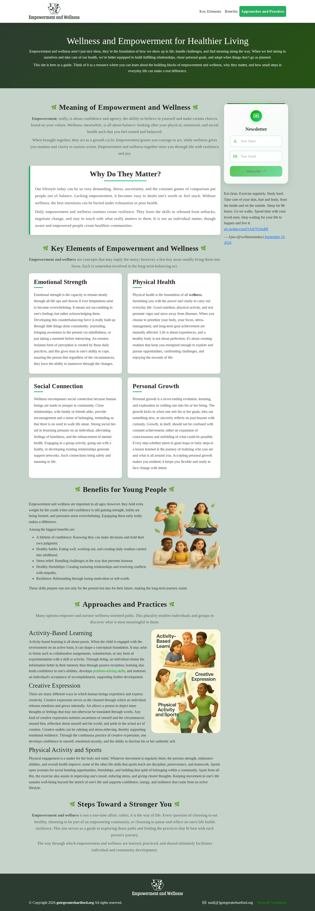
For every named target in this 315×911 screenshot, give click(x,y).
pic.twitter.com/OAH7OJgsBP (246, 229)
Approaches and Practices (262, 11)
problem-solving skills (109, 671)
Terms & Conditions (271, 903)
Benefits (231, 11)
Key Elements (210, 11)
